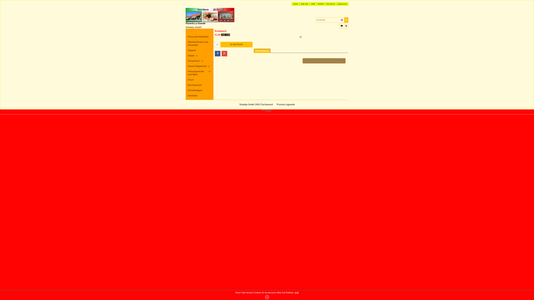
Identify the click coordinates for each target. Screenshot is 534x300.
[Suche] (346, 20)
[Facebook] (217, 53)
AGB (297, 293)
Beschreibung (262, 51)
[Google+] (224, 53)
